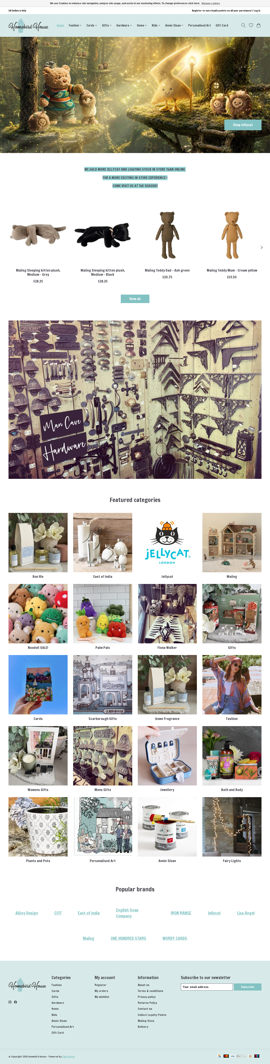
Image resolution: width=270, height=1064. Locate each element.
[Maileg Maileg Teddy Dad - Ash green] (167, 235)
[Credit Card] (219, 1056)
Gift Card (222, 25)
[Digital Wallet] (241, 1056)
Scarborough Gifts (103, 718)
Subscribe (247, 987)
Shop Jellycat (243, 124)
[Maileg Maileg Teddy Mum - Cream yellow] (232, 235)
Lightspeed (68, 1056)
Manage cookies (211, 3)
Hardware (58, 1003)
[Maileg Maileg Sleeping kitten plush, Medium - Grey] (38, 235)
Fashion (232, 718)
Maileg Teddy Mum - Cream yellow (232, 270)
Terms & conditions (150, 991)
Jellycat (167, 576)
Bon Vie (38, 576)
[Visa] (232, 1056)
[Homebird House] (28, 25)
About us (143, 985)
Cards (38, 718)
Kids (54, 1015)
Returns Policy (147, 1003)
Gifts (232, 647)
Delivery (143, 1027)
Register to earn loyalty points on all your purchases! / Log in (226, 10)
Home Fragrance (167, 718)
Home (60, 25)
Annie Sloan (167, 860)
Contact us (145, 1009)
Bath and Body (232, 789)
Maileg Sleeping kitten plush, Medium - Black (103, 272)
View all (135, 298)
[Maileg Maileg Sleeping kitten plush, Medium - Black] (102, 235)
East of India (102, 576)
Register (101, 985)
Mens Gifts (102, 789)
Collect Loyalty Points (152, 1015)
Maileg (232, 576)
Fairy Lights (232, 860)
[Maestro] (257, 1056)
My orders (101, 991)
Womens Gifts (38, 789)
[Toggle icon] (243, 25)
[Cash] (250, 1056)
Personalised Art (199, 25)
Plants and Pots (38, 860)
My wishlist (102, 997)
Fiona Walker (167, 647)
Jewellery (167, 789)
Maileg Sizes (146, 1021)
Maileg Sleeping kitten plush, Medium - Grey (38, 272)
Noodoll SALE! (38, 647)
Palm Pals (102, 647)
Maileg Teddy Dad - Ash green (167, 270)
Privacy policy (147, 997)
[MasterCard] (226, 1056)
